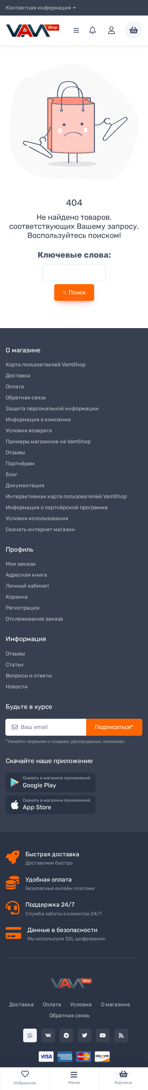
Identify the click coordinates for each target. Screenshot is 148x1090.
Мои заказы (21, 564)
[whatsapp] (30, 1035)
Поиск (76, 292)
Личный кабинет (27, 586)
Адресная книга (26, 575)
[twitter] (84, 1035)
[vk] (48, 1035)
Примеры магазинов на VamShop (48, 441)
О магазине (115, 1004)
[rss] (121, 1035)
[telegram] (66, 1035)
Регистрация (22, 608)
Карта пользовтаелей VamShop (45, 364)
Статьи (15, 665)
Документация (25, 485)
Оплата (15, 386)
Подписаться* (114, 727)
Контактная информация (38, 8)
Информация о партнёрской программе (57, 507)
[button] (51, 782)
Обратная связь (26, 397)
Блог (11, 474)
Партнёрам (20, 463)
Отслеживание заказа (34, 619)
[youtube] (103, 1035)
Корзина (17, 597)
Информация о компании (38, 419)
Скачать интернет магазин (40, 529)
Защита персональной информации (52, 408)
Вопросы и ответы (29, 675)
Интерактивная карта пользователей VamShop (66, 496)
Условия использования (37, 518)
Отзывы (15, 452)
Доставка (18, 375)
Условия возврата (29, 430)
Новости (17, 686)
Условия (81, 1004)
